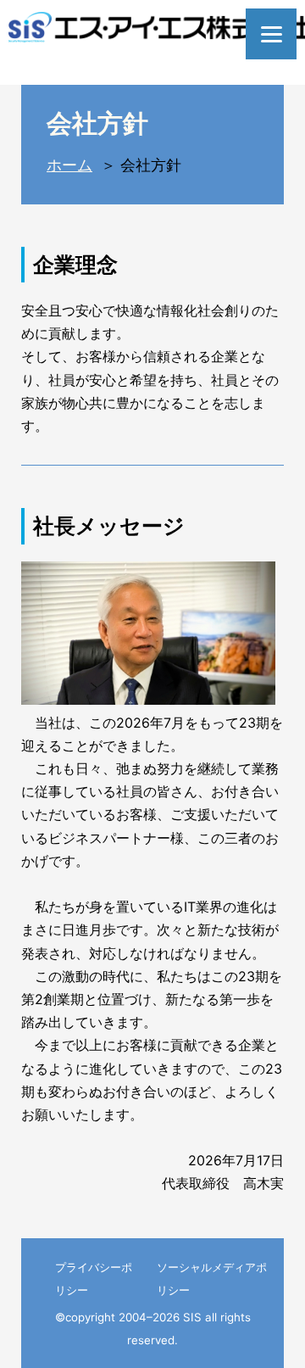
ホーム (69, 165)
